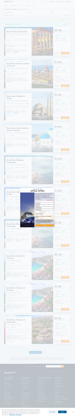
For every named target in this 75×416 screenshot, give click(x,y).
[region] (37, 412)
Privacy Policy (38, 223)
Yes (37, 214)
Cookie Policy (12, 414)
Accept (62, 411)
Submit (44, 225)
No (42, 214)
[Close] (73, 412)
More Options (52, 411)
